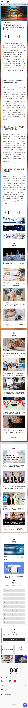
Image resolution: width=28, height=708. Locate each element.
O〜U (5, 618)
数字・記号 (6, 622)
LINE (3, 681)
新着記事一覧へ (14, 437)
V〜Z (17, 618)
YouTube (15, 681)
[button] (5, 36)
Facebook (6, 681)
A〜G (5, 614)
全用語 (5, 590)
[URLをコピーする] (22, 36)
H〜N (17, 614)
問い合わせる (14, 639)
